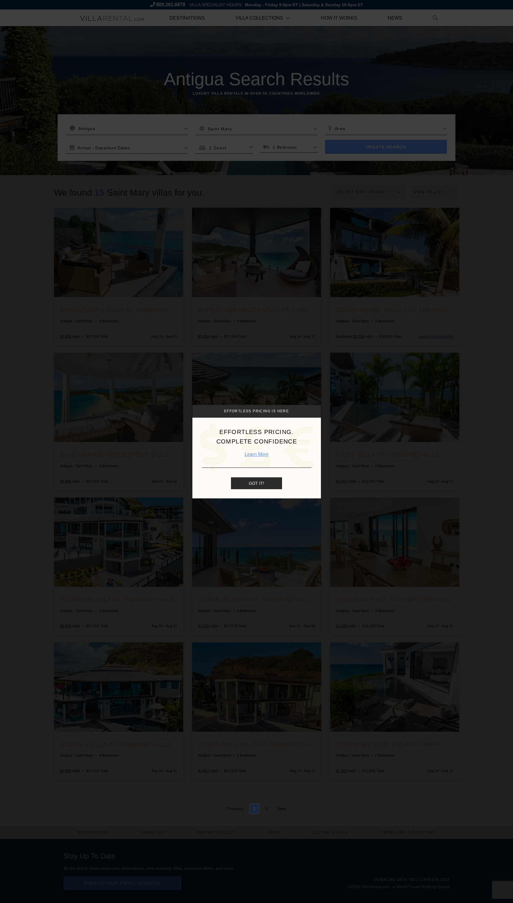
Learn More (257, 454)
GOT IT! (256, 483)
